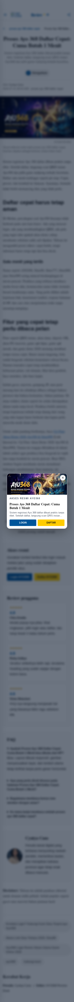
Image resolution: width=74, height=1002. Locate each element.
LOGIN (23, 522)
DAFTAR (51, 522)
